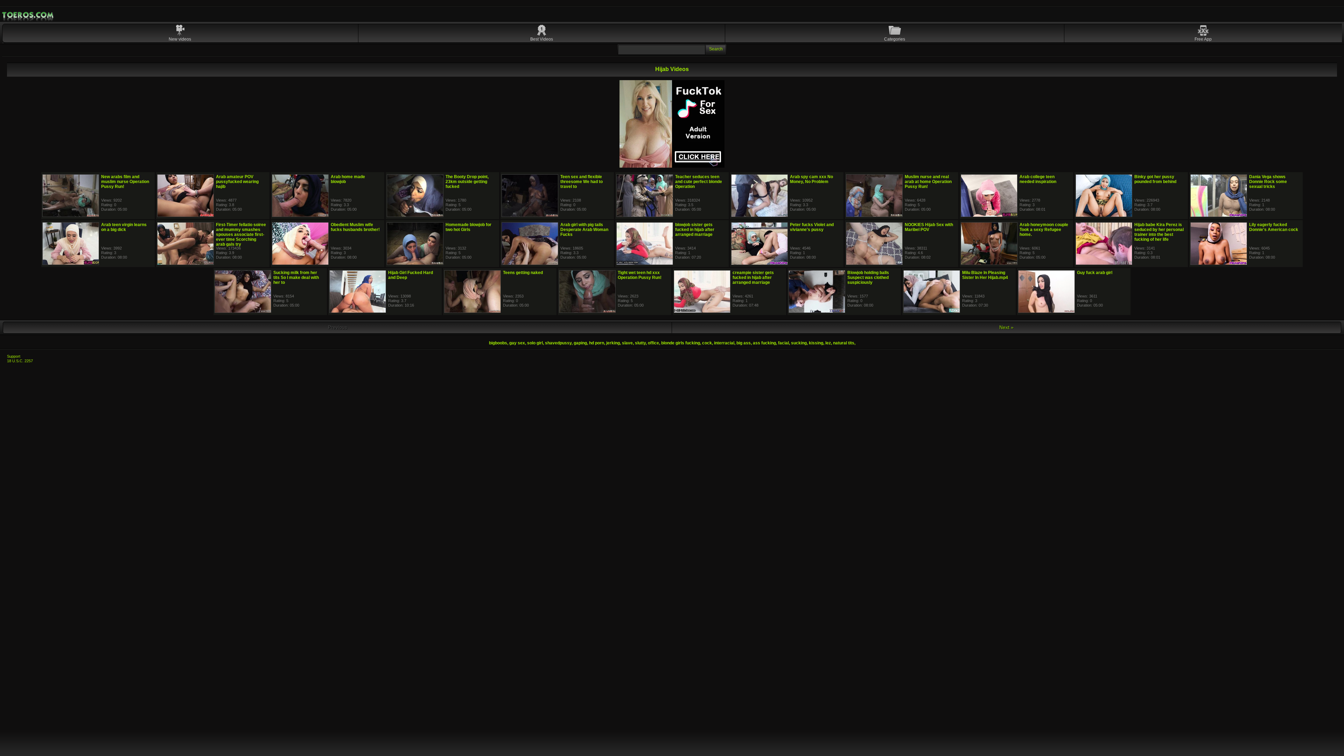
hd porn (596, 343)
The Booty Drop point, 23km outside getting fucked (467, 181)
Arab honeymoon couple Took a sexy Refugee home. (1044, 229)
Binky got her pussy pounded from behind (1155, 179)
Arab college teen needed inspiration (1038, 179)
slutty (640, 343)
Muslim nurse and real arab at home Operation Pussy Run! (928, 181)
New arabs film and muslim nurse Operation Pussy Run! (125, 181)
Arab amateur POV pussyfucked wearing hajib (237, 181)
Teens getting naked (523, 272)
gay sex (517, 343)
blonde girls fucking (680, 343)
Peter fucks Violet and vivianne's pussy (812, 227)
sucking (799, 343)
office (653, 343)
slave (627, 343)
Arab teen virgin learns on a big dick (124, 227)
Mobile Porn (28, 15)
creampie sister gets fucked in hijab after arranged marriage (753, 277)
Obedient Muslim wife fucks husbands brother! (355, 227)
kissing (816, 343)
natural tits (843, 343)
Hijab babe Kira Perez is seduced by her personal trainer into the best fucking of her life (1159, 232)
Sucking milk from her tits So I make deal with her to (296, 277)
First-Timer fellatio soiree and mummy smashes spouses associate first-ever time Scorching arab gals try (241, 234)
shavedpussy (558, 343)
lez (828, 343)
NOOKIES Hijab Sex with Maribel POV (929, 227)
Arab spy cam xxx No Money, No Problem (811, 179)
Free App (1203, 39)
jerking (613, 343)
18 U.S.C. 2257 (20, 361)
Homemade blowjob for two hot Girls (468, 227)
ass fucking (764, 343)
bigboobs (498, 343)
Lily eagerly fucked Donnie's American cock (1273, 227)
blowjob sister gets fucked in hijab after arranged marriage (694, 229)
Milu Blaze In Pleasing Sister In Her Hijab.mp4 (985, 275)
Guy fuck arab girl (1094, 272)
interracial (724, 343)
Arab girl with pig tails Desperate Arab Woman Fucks (584, 229)
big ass (743, 343)
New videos (180, 39)
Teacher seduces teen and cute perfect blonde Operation (698, 181)
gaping (580, 343)
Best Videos (541, 39)
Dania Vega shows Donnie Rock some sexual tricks (1268, 181)
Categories (894, 39)
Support (13, 356)
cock (707, 343)
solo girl (535, 343)
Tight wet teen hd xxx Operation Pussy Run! (640, 275)
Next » (1006, 327)
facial (783, 343)
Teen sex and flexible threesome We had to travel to (581, 181)
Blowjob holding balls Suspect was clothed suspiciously (868, 277)
